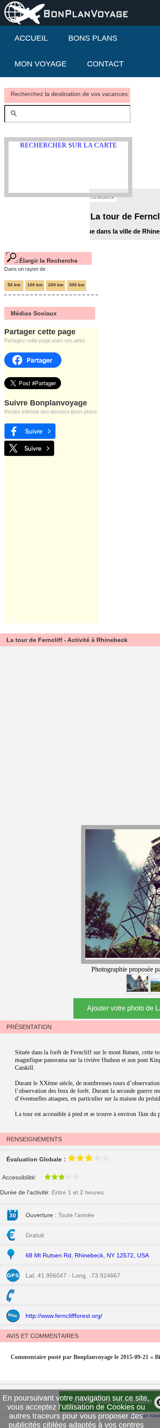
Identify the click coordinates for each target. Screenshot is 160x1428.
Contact (105, 64)
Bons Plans (92, 38)
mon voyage (41, 64)
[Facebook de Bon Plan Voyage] (29, 436)
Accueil (31, 38)
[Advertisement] (80, 734)
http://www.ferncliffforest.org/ (64, 1315)
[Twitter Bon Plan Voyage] (29, 453)
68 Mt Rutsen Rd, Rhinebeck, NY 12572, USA (87, 1255)
